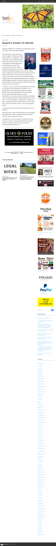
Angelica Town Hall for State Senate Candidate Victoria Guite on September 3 (46, 343)
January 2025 (41, 412)
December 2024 (41, 415)
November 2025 (41, 386)
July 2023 (40, 459)
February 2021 (41, 534)
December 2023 (41, 446)
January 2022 (41, 505)
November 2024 (41, 417)
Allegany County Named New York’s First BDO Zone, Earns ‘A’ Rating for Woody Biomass (45, 326)
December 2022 (41, 477)
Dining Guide (52, 1)
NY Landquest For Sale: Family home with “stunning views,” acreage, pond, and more (27, 178)
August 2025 (40, 394)
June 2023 (40, 461)
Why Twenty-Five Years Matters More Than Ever (45, 338)
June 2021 (40, 524)
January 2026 (41, 381)
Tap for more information (43, 188)
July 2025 (40, 396)
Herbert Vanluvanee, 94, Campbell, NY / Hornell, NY (45, 330)
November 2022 (41, 479)
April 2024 (40, 435)
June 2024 (40, 430)
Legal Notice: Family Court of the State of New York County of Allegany (9, 179)
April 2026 (40, 373)
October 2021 (41, 513)
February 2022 (41, 503)
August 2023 (40, 456)
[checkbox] (2, 544)
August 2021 (40, 518)
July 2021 (40, 521)
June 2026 (40, 368)
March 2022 (40, 500)
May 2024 (40, 433)
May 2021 (40, 526)
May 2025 (40, 402)
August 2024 (40, 425)
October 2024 (41, 420)
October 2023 (41, 451)
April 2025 (40, 404)
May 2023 (40, 464)
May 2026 (40, 371)
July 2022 (40, 490)
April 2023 (40, 466)
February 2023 (41, 472)
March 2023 (40, 469)
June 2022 (40, 492)
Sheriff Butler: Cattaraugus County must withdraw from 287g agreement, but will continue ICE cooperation (45, 348)
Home (39, 1)
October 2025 (41, 389)
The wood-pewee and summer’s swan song (45, 321)
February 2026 (41, 378)
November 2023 (41, 448)
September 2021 (41, 516)
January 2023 (41, 474)
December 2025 (41, 384)
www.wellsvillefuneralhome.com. (12, 124)
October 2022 (41, 482)
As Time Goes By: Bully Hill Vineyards (44, 354)
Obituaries (42, 1)
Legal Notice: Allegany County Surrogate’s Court (44, 334)
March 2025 (40, 407)
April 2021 (40, 529)
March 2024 (40, 438)
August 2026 (40, 363)
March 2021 (40, 531)
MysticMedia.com (12, 544)
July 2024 (40, 428)
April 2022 (40, 498)
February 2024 (41, 441)
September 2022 (41, 485)
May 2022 (40, 495)
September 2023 (41, 454)
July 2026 (40, 365)
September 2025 (41, 391)
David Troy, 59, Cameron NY (44, 318)
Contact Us (47, 1)
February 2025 (41, 409)
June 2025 (40, 399)
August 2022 (40, 487)
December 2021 (41, 508)
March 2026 (40, 376)
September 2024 (41, 422)
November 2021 (41, 511)
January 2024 (41, 443)
